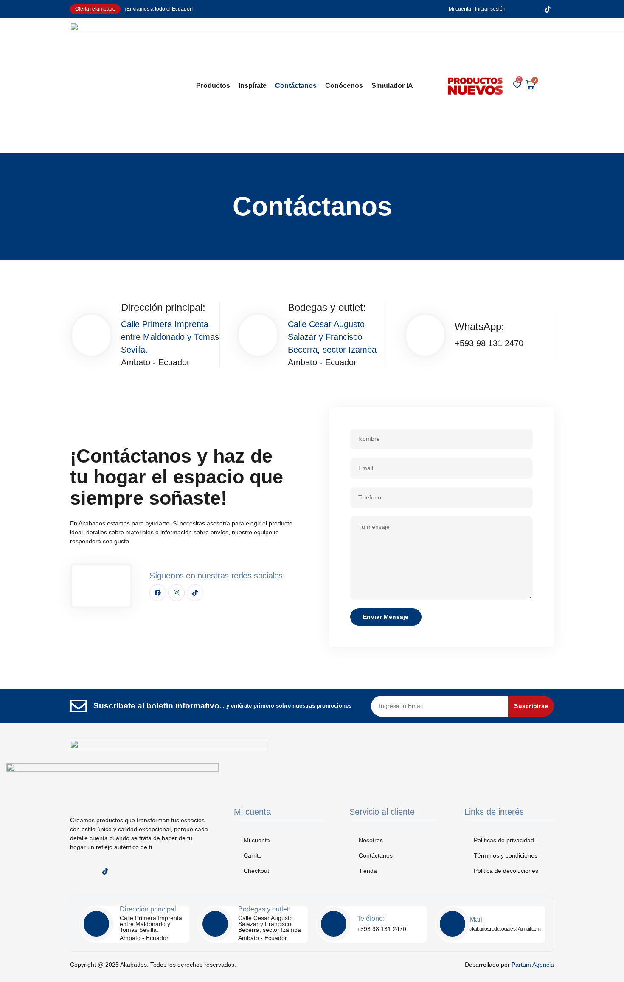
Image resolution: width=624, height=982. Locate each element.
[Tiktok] (195, 592)
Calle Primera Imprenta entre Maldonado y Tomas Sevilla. (170, 336)
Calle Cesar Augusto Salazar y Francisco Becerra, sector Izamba (332, 336)
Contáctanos (296, 85)
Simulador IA (392, 85)
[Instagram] (176, 592)
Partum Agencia (533, 964)
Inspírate (253, 85)
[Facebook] (157, 592)
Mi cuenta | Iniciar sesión (477, 9)
